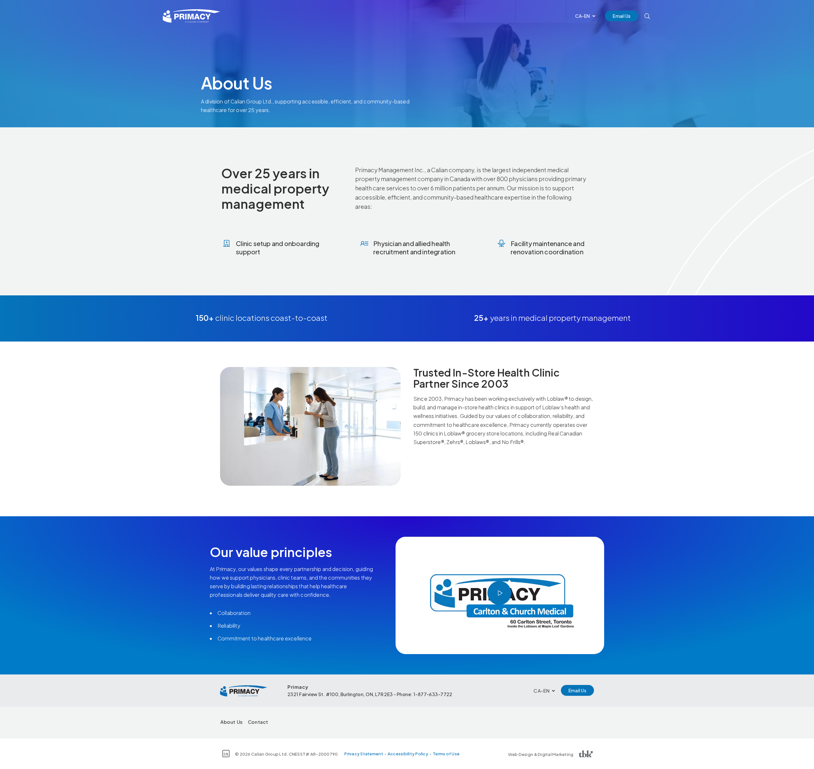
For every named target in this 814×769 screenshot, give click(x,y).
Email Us (622, 16)
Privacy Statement (363, 753)
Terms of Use (446, 753)
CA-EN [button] (582, 16)
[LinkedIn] (226, 753)
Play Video (499, 593)
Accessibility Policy (408, 753)
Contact (258, 722)
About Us (231, 722)
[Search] (647, 16)
